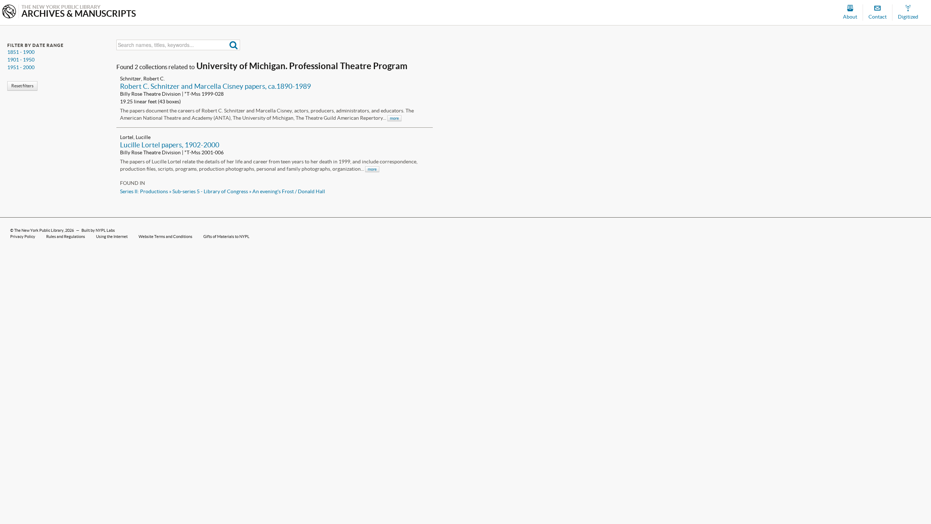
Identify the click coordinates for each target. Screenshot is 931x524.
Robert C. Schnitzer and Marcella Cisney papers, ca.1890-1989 (215, 86)
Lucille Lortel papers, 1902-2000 (169, 145)
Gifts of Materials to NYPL (226, 236)
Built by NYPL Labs (98, 230)
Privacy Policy (22, 236)
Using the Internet (112, 236)
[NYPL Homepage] (9, 12)
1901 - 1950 (21, 60)
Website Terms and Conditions (165, 236)
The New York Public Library (39, 230)
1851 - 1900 (21, 52)
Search (233, 45)
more (394, 118)
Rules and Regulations (65, 236)
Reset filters (22, 85)
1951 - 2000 (21, 67)
